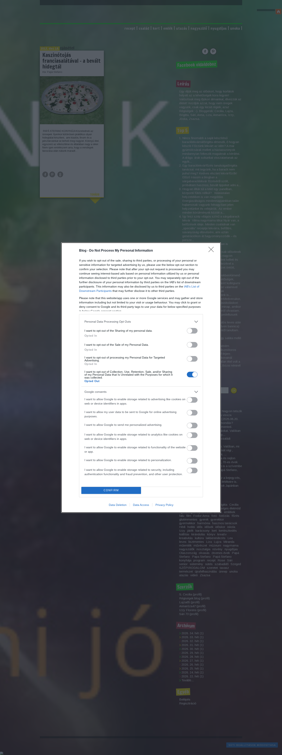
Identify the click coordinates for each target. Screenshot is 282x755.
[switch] (192, 331)
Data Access (141, 504)
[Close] (212, 251)
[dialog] (141, 377)
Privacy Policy (164, 504)
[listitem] (141, 322)
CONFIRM (111, 490)
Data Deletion (118, 504)
